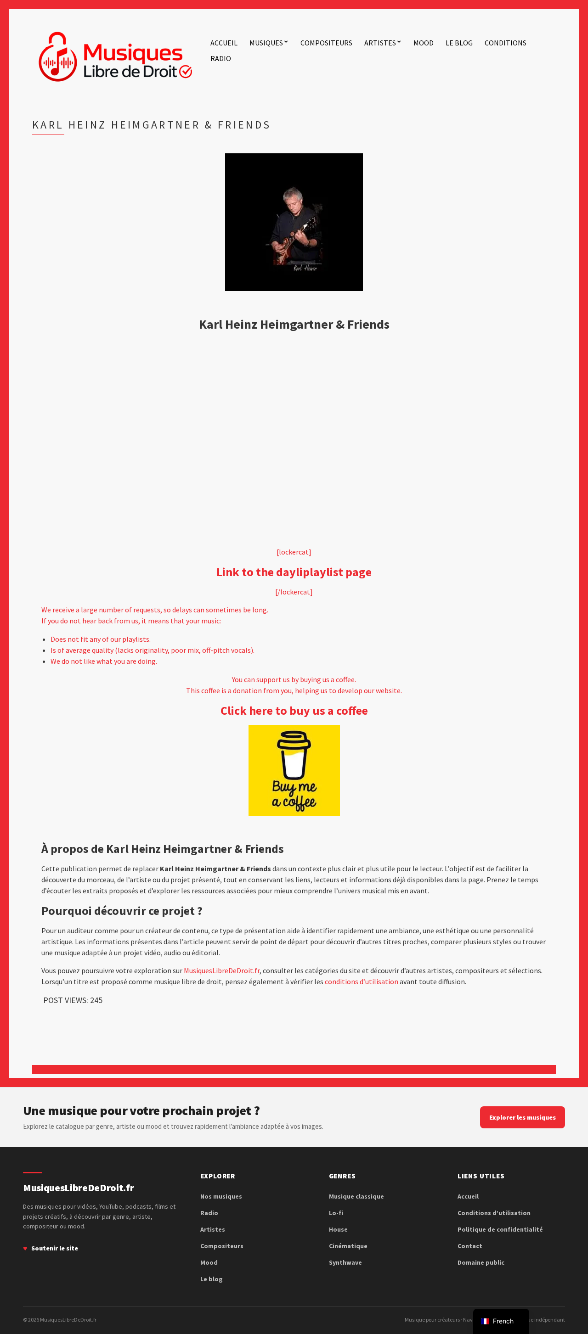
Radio (220, 58)
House (338, 1229)
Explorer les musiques (522, 1117)
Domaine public (481, 1262)
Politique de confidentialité (500, 1229)
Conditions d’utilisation (494, 1213)
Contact (470, 1246)
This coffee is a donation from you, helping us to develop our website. (294, 690)
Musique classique (356, 1196)
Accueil (223, 42)
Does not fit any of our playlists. (101, 639)
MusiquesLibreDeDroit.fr (222, 970)
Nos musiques (221, 1196)
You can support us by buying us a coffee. (294, 679)
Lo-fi (336, 1213)
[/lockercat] (294, 591)
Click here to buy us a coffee (294, 710)
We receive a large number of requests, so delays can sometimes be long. (154, 609)
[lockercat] (294, 551)
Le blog (459, 42)
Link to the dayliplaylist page (294, 571)
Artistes (380, 42)
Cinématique (348, 1246)
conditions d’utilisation (361, 981)
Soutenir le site (54, 1248)
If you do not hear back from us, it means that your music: (131, 620)
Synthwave (345, 1262)
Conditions (505, 42)
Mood (423, 42)
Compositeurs (326, 42)
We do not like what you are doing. (104, 661)
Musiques (266, 42)
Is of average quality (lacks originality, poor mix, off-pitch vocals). (152, 650)
